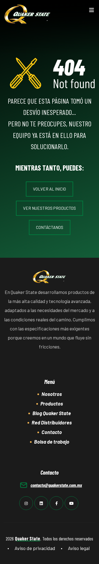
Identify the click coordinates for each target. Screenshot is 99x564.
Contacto (52, 432)
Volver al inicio (49, 188)
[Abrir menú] (91, 11)
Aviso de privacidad (35, 548)
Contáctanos (49, 227)
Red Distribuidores (52, 423)
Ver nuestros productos (49, 208)
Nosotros (52, 394)
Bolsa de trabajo (51, 442)
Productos (51, 404)
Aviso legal (79, 548)
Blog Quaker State (51, 413)
